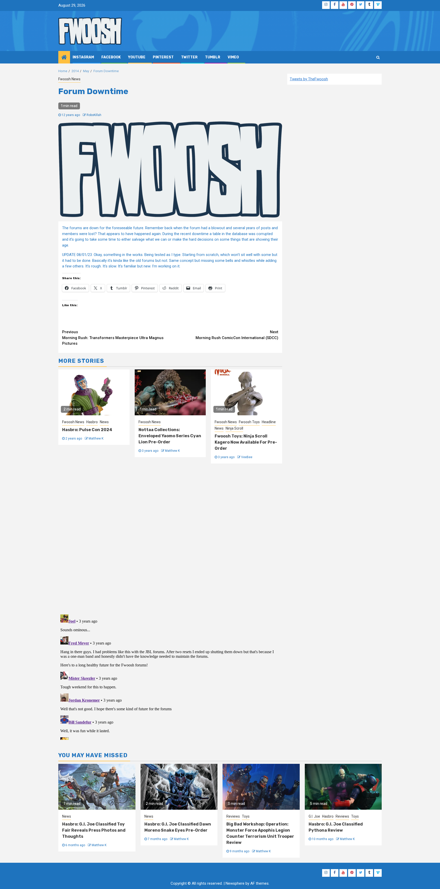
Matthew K (96, 438)
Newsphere (235, 883)
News (104, 422)
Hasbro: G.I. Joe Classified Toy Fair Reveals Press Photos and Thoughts (94, 830)
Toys (246, 816)
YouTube (136, 57)
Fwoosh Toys (249, 422)
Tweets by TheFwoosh (309, 79)
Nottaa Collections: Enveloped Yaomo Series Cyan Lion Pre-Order (170, 435)
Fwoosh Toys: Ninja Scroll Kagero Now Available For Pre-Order (246, 442)
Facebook (111, 57)
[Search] (378, 57)
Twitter (189, 57)
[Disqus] (170, 538)
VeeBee (246, 457)
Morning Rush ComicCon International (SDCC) (237, 335)
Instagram (83, 57)
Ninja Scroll (234, 428)
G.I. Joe (314, 816)
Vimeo (233, 57)
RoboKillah (94, 115)
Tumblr (212, 57)
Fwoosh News (69, 79)
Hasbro (92, 422)
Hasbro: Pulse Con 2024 (87, 429)
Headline (269, 422)
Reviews (233, 816)
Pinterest (163, 57)
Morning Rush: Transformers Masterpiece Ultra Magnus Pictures (112, 338)
